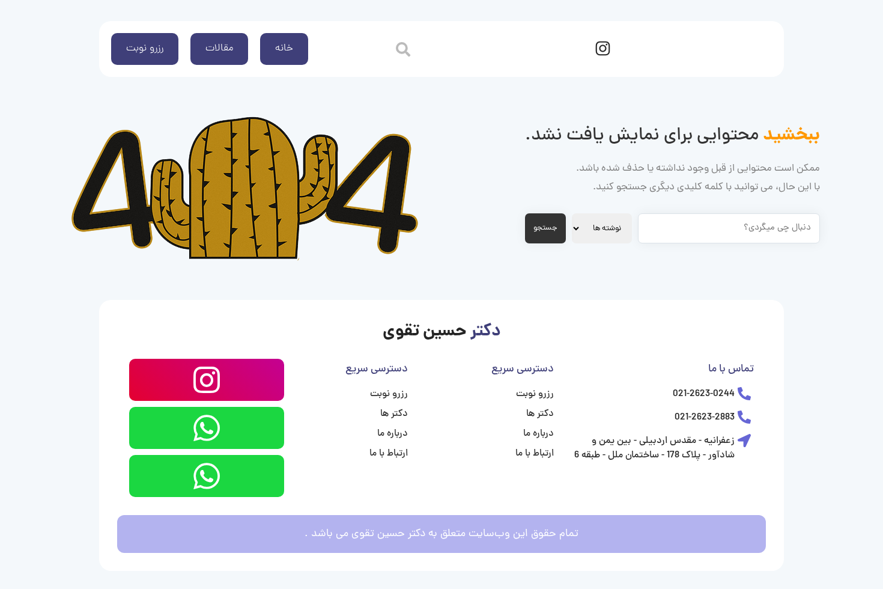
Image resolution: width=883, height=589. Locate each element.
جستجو (545, 228)
